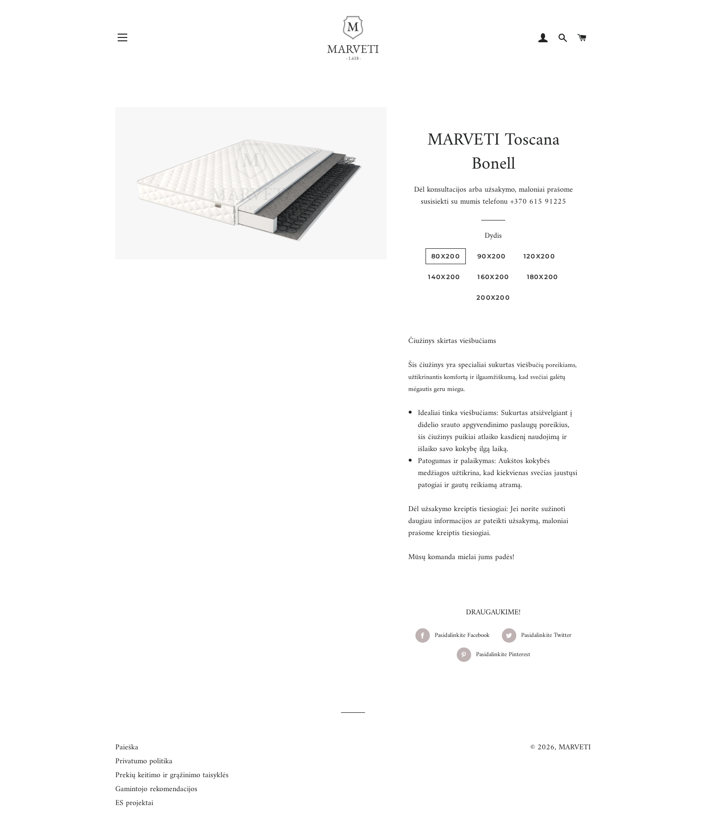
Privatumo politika (143, 761)
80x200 (445, 256)
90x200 (491, 256)
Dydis (493, 236)
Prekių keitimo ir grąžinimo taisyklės (172, 775)
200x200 (493, 297)
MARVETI (575, 747)
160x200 (493, 277)
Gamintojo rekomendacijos (156, 789)
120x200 (539, 256)
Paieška (126, 747)
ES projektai (134, 803)
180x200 (543, 277)
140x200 (444, 277)
